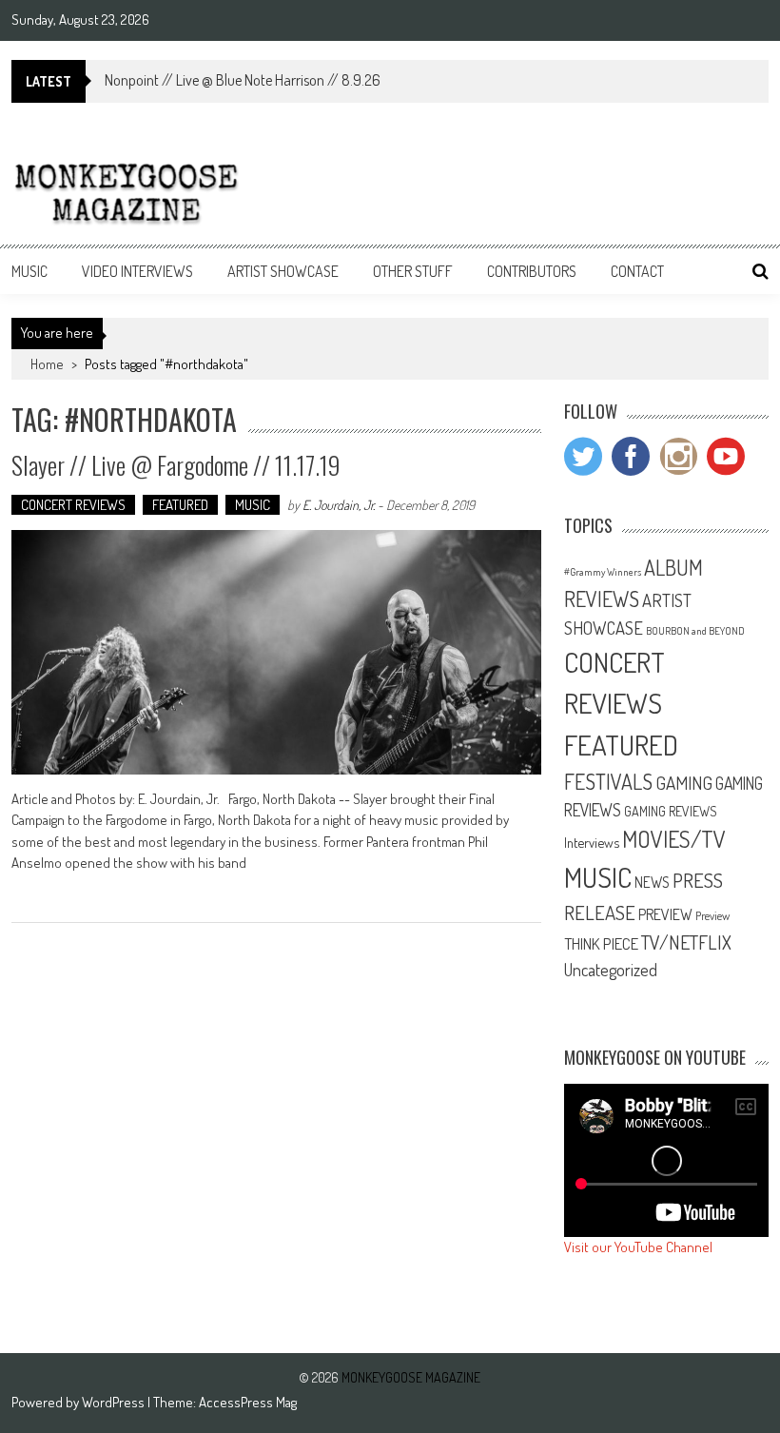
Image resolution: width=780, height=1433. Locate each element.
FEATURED (180, 505)
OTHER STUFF (413, 271)
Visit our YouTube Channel (638, 1247)
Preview (712, 915)
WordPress (114, 1402)
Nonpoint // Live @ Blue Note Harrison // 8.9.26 (242, 79)
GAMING (683, 783)
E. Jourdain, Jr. (338, 505)
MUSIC (29, 271)
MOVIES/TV (674, 839)
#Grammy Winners (602, 572)
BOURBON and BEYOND (695, 631)
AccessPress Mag (248, 1402)
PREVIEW (665, 914)
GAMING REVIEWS (670, 810)
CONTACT (637, 271)
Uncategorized (610, 969)
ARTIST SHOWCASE (283, 271)
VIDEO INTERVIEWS (137, 271)
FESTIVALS (608, 781)
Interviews (591, 842)
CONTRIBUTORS (531, 271)
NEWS (652, 882)
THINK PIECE (601, 942)
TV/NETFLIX (686, 942)
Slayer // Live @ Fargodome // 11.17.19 (176, 464)
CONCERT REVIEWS (73, 505)
